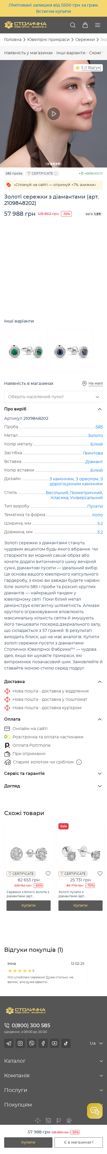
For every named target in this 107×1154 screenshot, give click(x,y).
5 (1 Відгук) (91, 68)
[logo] (25, 25)
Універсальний (86, 498)
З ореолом (87, 479)
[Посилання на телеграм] (9, 1043)
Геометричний (86, 493)
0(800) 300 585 (31, 1025)
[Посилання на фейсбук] (43, 1043)
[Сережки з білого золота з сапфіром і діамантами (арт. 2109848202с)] (71, 350)
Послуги (15, 1090)
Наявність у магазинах (28, 53)
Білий (96, 444)
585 (99, 427)
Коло (97, 515)
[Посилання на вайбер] (31, 1043)
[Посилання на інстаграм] (20, 1043)
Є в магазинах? (78, 1142)
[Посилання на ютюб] (54, 1043)
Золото (95, 436)
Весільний (57, 493)
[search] (73, 25)
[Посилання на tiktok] (66, 1043)
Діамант (94, 462)
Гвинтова (93, 453)
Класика (59, 498)
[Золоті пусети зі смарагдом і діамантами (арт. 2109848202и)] (26, 350)
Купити (28, 1142)
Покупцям (18, 1105)
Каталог (15, 1061)
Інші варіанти (70, 53)
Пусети (95, 506)
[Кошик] (85, 25)
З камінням (61, 479)
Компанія (17, 1075)
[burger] (97, 25)
